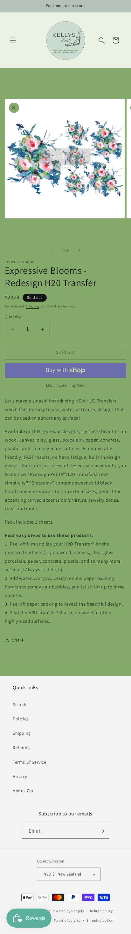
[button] (13, 40)
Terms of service (67, 920)
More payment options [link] (65, 385)
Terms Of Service (29, 762)
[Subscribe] (102, 831)
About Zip (23, 790)
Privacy (20, 776)
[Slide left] (52, 250)
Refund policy (101, 911)
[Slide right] (79, 250)
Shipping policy (99, 920)
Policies (21, 719)
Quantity (13, 316)
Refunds (21, 748)
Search (20, 704)
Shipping (32, 306)
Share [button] (18, 640)
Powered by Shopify (68, 910)
